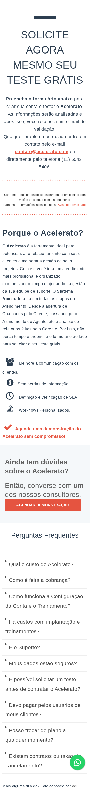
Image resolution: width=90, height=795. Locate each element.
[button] (45, 565)
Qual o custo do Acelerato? (41, 564)
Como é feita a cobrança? (40, 580)
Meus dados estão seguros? (43, 663)
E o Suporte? (24, 647)
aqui (76, 786)
